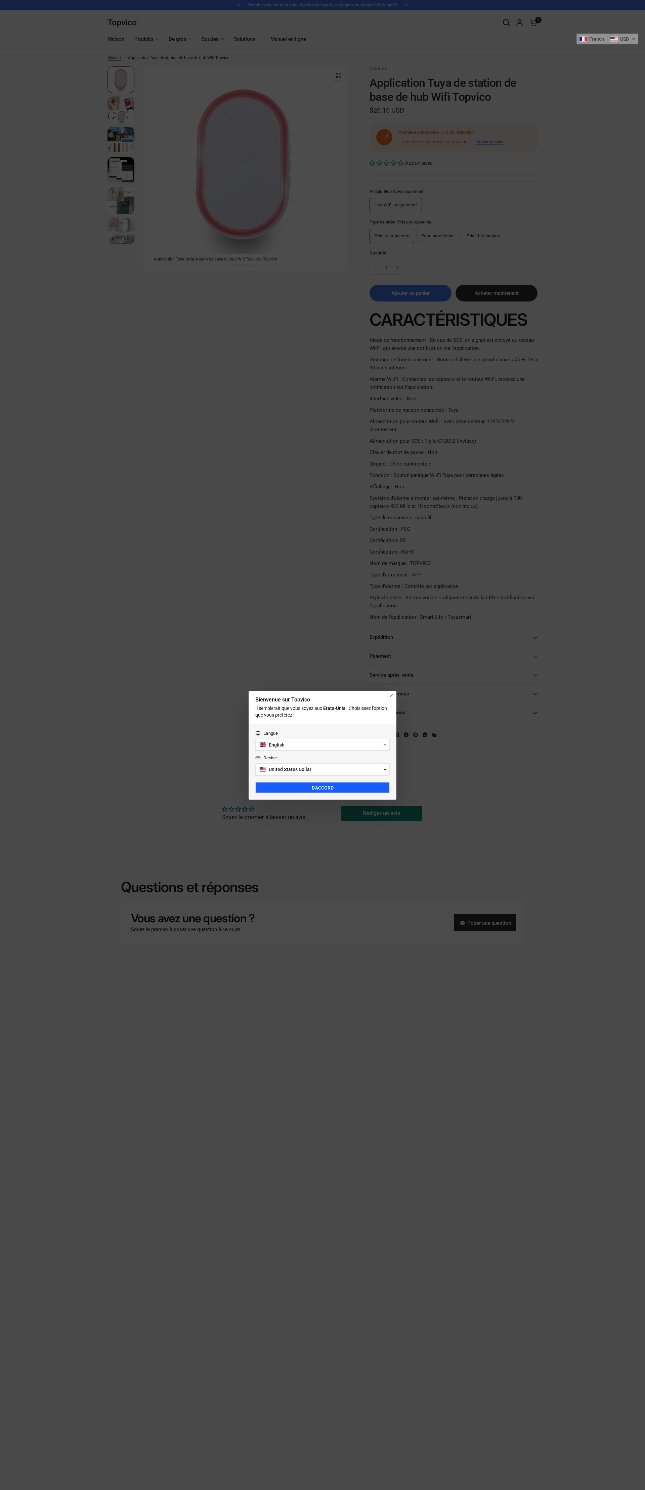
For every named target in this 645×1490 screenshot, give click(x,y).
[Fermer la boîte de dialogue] (391, 695)
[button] (607, 39)
